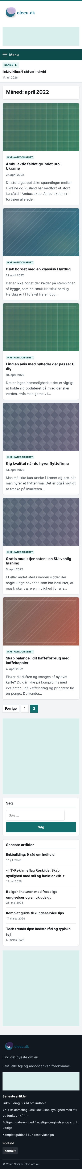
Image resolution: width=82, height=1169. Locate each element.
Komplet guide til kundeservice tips (35, 913)
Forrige (11, 708)
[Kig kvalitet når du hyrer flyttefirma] (41, 427)
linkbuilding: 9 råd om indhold (24, 71)
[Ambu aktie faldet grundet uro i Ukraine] (41, 127)
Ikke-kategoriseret (20, 157)
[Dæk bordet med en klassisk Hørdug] (41, 232)
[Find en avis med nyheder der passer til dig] (41, 327)
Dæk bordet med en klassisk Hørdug (38, 269)
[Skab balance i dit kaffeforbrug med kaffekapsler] (41, 621)
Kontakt (10, 1151)
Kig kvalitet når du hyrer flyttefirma (37, 463)
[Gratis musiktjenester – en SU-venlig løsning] (41, 522)
